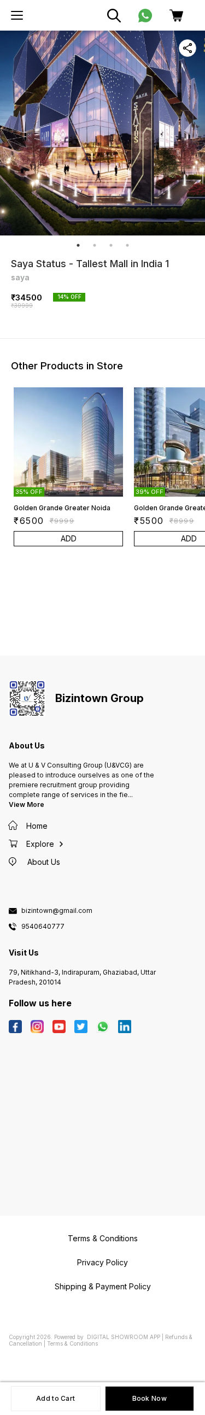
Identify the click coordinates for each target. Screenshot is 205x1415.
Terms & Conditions (72, 1343)
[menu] (17, 15)
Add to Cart (55, 1398)
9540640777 (43, 926)
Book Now (149, 1398)
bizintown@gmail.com (56, 911)
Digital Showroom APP (123, 1337)
